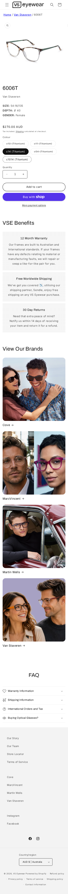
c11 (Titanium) (45, 144)
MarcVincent (12, 498)
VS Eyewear (19, 873)
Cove (6, 425)
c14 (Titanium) (15, 151)
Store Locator (15, 753)
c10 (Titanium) (17, 144)
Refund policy (57, 873)
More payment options (34, 205)
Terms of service (34, 879)
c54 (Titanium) (45, 152)
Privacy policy (15, 879)
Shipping (20, 131)
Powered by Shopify (36, 873)
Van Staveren (22, 14)
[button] (7, 5)
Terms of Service (17, 761)
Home (7, 14)
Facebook (13, 823)
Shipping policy (55, 879)
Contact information (35, 884)
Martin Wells (11, 572)
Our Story (13, 738)
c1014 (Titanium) (17, 159)
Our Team (13, 746)
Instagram (13, 815)
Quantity (7, 167)
